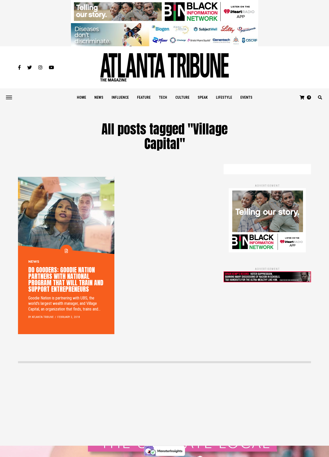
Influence (120, 97)
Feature (144, 97)
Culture (182, 97)
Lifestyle (224, 97)
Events (246, 97)
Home (81, 97)
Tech (163, 97)
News (98, 97)
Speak (203, 97)
